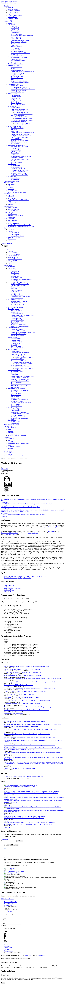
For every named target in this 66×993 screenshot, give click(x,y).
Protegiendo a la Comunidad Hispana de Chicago (21, 226)
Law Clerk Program (13, 18)
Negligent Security (16, 100)
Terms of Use (41, 955)
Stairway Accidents (16, 103)
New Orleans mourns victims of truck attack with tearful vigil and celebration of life (26, 710)
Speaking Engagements (11, 831)
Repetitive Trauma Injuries (18, 171)
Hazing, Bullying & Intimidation (20, 134)
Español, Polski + (9, 452)
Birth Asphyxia (15, 28)
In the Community (9, 218)
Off (8, 975)
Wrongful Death (12, 176)
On (4, 975)
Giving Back (11, 221)
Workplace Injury (12, 164)
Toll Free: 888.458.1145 (10, 902)
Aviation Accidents (16, 148)
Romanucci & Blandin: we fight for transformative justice (19, 786)
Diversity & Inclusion (13, 223)
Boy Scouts (14, 129)
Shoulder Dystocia (16, 37)
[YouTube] (5, 941)
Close (2, 982)
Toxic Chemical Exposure (18, 60)
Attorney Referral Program (15, 15)
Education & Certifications (13, 595)
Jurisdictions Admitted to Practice (16, 636)
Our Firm (6, 6)
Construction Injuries (16, 167)
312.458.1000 (8, 451)
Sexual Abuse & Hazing (14, 126)
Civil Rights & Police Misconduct (17, 39)
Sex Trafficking (15, 143)
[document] (33, 972)
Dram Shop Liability (16, 98)
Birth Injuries (11, 24)
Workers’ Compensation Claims (19, 175)
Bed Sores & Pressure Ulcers (19, 87)
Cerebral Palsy (15, 32)
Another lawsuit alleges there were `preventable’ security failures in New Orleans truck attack (29, 688)
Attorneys (10, 187)
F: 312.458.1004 (8, 905)
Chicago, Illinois (15, 234)
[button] (5, 932)
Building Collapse (16, 96)
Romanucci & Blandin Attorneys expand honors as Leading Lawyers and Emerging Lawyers (29, 737)
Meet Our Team (8, 182)
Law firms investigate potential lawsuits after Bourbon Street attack (22, 703)
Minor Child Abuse (16, 139)
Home (5, 944)
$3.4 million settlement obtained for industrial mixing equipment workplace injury (26, 721)
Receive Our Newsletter (14, 203)
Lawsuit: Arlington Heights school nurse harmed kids (18, 685)
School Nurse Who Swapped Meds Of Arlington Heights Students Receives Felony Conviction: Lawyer (32, 678)
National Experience (13, 12)
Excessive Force (15, 43)
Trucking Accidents (16, 162)
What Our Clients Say (14, 211)
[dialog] (33, 957)
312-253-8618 (4, 469)
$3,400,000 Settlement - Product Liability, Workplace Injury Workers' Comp (24, 576)
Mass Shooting (15, 179)
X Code (3, 923)
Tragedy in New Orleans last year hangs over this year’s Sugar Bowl (22, 675)
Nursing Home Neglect (17, 92)
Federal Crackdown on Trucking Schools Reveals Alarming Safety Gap (23, 776)
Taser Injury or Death (17, 51)
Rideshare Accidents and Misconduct (21, 140)
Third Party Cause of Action (18, 173)
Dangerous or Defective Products (20, 109)
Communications (12, 190)
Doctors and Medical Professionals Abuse (22, 71)
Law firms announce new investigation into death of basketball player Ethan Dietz (26, 666)
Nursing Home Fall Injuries (18, 90)
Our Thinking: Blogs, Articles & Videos (18, 200)
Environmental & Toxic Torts (15, 56)
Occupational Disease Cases (18, 168)
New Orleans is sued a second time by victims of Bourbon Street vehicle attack (25, 691)
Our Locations (11, 231)
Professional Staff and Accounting (17, 192)
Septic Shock (14, 79)
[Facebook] (4, 938)
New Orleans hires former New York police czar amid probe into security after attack (27, 700)
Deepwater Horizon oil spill (49, 527)
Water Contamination (17, 62)
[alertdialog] (33, 972)
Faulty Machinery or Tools (18, 110)
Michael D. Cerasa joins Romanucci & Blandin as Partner (19, 768)
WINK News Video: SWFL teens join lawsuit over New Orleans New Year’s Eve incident (28, 824)
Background (6, 520)
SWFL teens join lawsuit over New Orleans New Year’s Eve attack (22, 697)
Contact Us (7, 228)
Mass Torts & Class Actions (15, 64)
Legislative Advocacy (13, 14)
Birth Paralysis (15, 29)
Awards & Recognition (14, 10)
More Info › (7, 789)
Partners (10, 186)
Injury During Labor (16, 34)
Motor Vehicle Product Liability (19, 117)
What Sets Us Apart (13, 9)
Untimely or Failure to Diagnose (20, 82)
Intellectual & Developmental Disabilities (22, 35)
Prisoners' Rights (15, 49)
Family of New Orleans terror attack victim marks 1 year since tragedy (23, 672)
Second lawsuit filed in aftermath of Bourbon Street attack (19, 694)
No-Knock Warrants (16, 46)
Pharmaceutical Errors (17, 78)
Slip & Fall (14, 101)
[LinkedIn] (5, 934)
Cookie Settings (5, 3)
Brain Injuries (14, 68)
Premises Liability (12, 93)
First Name (4, 918)
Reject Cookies (15, 958)
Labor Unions (11, 217)
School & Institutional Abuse (19, 142)
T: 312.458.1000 (8, 903)
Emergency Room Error (17, 73)
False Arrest (14, 45)
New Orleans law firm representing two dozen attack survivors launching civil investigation (29, 707)
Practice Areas (8, 21)
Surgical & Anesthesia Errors (19, 81)
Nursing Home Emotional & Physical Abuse (23, 89)
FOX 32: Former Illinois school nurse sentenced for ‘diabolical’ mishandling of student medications (31, 793)
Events (9, 201)
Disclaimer (7, 946)
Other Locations (8, 911)
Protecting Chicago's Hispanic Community (19, 225)
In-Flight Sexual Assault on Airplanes (21, 135)
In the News (11, 196)
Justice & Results (12, 17)
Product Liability (12, 106)
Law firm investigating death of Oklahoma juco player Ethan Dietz (22, 669)
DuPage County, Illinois (17, 236)
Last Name (4, 920)
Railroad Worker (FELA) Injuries (20, 170)
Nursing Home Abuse (13, 84)
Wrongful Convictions (17, 54)
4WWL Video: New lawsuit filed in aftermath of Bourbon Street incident (24, 818)
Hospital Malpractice (16, 74)
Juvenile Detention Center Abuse (20, 137)
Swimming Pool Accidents (18, 104)
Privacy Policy (8, 947)
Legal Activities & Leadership (14, 617)
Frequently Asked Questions (15, 215)
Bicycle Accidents (16, 150)
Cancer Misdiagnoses (17, 70)
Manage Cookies (8, 951)
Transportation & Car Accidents (16, 145)
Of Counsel (11, 189)
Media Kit (10, 204)
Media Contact (12, 239)
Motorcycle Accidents (17, 157)
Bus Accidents (15, 153)
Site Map (6, 949)
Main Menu (13, 3)
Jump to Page (4, 839)
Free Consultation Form (14, 237)
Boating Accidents (16, 151)
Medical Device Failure (17, 76)
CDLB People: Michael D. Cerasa (13, 713)
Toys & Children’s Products (18, 121)
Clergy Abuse (14, 131)
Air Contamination (16, 59)
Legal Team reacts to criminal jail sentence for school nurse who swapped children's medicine (29, 745)
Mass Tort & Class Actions (11, 181)
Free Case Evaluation (6, 243)
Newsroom (7, 193)
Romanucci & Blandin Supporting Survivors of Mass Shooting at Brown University (27, 734)
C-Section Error (15, 31)
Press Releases (11, 198)
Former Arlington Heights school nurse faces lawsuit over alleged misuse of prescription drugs (29, 682)
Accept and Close (25, 958)
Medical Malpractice (13, 65)
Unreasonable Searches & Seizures (20, 53)
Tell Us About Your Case (7, 899)
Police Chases (15, 48)
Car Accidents (15, 154)
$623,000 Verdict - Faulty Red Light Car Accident (17, 578)
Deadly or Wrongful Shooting (19, 42)
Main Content (13, 1)
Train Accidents (15, 161)
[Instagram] (5, 936)
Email (2, 922)
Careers (10, 20)
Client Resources (8, 212)
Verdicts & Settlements (14, 209)
